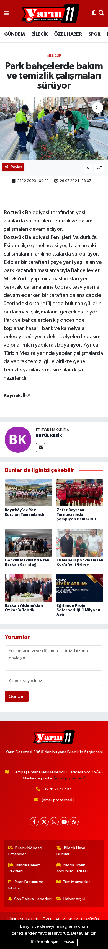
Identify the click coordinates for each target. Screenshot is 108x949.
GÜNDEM (14, 34)
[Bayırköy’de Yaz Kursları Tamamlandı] (28, 492)
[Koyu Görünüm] (94, 13)
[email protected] (70, 778)
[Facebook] (34, 821)
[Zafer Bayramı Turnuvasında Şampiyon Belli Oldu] (80, 492)
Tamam (69, 942)
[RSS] (74, 821)
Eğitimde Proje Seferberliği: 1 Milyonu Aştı (78, 610)
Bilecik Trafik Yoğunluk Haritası (72, 868)
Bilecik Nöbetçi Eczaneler (25, 851)
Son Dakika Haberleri (33, 899)
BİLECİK (39, 34)
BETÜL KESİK (49, 435)
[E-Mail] (40, 447)
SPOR (94, 34)
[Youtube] (64, 821)
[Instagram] (54, 821)
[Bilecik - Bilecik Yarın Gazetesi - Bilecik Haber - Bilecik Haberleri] (50, 13)
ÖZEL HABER (68, 34)
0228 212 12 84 (57, 789)
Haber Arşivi (74, 899)
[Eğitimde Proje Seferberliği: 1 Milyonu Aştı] (80, 588)
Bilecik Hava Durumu (71, 851)
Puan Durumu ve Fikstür (26, 885)
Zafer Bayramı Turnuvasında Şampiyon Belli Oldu (76, 514)
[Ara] (101, 13)
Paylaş (16, 167)
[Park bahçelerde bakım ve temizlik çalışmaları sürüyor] (54, 128)
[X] (44, 821)
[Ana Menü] (6, 13)
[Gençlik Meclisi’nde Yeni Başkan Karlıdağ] (28, 542)
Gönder (17, 696)
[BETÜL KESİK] (18, 439)
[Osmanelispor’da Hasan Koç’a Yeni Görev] (80, 542)
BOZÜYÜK (90, 919)
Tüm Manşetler (76, 882)
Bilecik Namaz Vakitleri (24, 868)
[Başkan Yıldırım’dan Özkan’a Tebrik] (28, 588)
